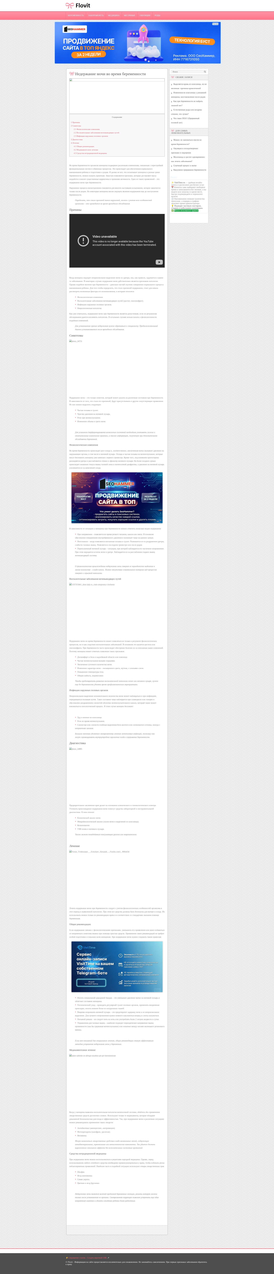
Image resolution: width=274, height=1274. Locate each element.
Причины (75, 122)
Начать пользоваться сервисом (186, 211)
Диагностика (77, 139)
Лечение (75, 143)
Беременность (76, 15)
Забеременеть (96, 15)
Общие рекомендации (84, 146)
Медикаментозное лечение (86, 150)
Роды (157, 15)
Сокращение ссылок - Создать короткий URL (87, 1258)
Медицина (114, 15)
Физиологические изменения (87, 129)
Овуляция (145, 15)
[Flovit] (78, 11)
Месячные (129, 15)
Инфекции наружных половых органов (91, 136)
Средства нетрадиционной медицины (90, 153)
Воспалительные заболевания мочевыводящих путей (96, 133)
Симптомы (76, 126)
